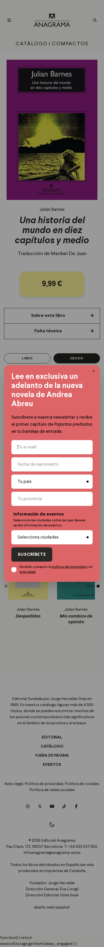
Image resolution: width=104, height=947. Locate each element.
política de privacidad (69, 567)
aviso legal (27, 572)
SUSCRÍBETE (32, 554)
